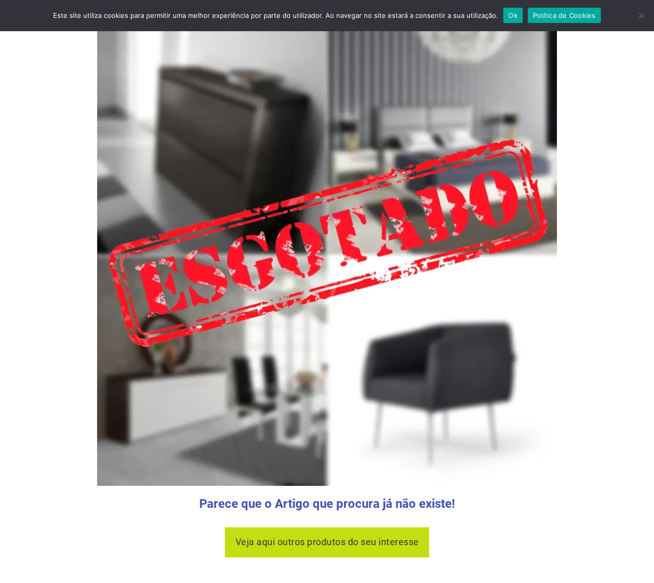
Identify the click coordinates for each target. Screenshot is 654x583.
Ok (513, 15)
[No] (641, 15)
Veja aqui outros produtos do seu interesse (327, 541)
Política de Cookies (564, 15)
